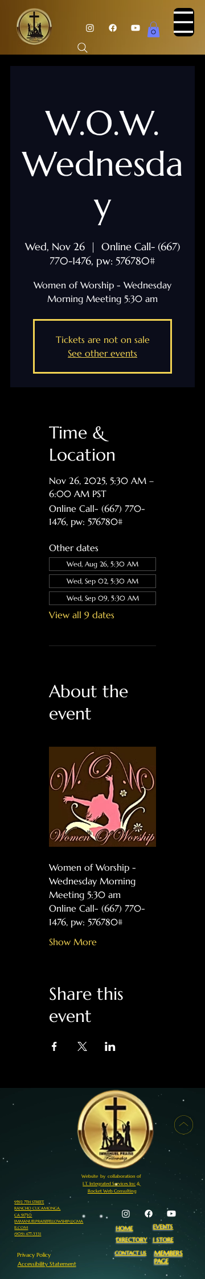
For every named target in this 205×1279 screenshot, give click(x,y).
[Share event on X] (82, 1046)
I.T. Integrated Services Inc (109, 1183)
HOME (124, 1228)
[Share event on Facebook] (54, 1046)
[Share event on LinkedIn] (110, 1046)
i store (163, 1239)
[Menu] (184, 22)
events (163, 1226)
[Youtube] (135, 28)
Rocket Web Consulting (112, 1191)
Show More (73, 941)
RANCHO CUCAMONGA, (37, 1208)
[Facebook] (113, 28)
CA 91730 (23, 1215)
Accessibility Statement (47, 1264)
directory (131, 1239)
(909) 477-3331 (27, 1233)
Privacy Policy (34, 1255)
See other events (102, 353)
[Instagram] (90, 28)
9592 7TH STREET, (29, 1202)
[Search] (83, 48)
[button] (153, 29)
